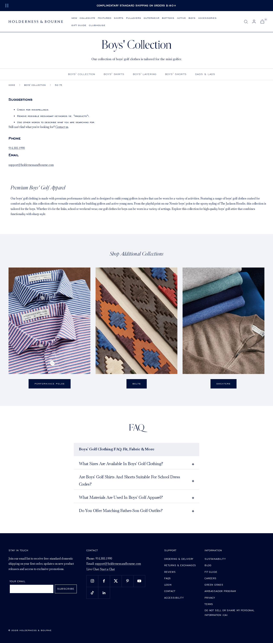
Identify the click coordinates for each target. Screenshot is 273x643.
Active (181, 17)
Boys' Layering (145, 74)
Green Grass (214, 584)
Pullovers (133, 17)
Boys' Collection (81, 74)
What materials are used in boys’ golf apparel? (121, 498)
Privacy (210, 597)
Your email (18, 581)
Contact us (61, 127)
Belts (136, 383)
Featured (104, 17)
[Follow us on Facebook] (104, 581)
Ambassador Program (220, 591)
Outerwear (151, 17)
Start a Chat (107, 569)
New (74, 17)
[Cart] (262, 21)
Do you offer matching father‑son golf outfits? (121, 511)
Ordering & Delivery (178, 558)
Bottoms (168, 17)
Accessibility (173, 597)
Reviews (170, 571)
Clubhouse (97, 25)
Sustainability (215, 558)
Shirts (118, 17)
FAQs (167, 578)
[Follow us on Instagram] (92, 581)
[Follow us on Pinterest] (127, 581)
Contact (169, 591)
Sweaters (223, 383)
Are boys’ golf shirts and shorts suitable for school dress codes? (129, 481)
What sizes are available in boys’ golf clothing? (121, 464)
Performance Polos (50, 383)
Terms (209, 604)
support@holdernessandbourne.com (31, 165)
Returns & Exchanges (180, 565)
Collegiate (87, 17)
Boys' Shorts (176, 74)
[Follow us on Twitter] (116, 581)
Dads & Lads (205, 74)
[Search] (246, 22)
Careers (210, 578)
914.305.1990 (17, 148)
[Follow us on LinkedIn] (104, 593)
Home (12, 85)
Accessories (207, 17)
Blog (208, 565)
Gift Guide (78, 25)
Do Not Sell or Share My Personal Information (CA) (229, 613)
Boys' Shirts (114, 74)
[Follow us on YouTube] (139, 581)
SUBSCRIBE (65, 589)
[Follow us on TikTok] (92, 593)
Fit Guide (211, 571)
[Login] (254, 21)
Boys (192, 17)
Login (168, 584)
